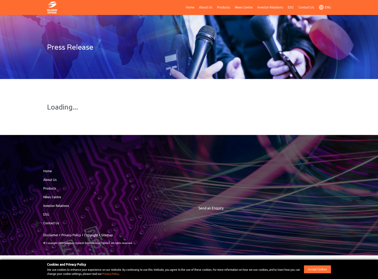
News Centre (244, 7)
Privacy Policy (71, 235)
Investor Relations (270, 7)
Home (190, 7)
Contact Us (306, 7)
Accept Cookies (317, 269)
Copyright (91, 235)
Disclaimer (50, 235)
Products (223, 7)
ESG (291, 7)
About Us (205, 7)
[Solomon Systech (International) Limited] (52, 7)
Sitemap (107, 235)
